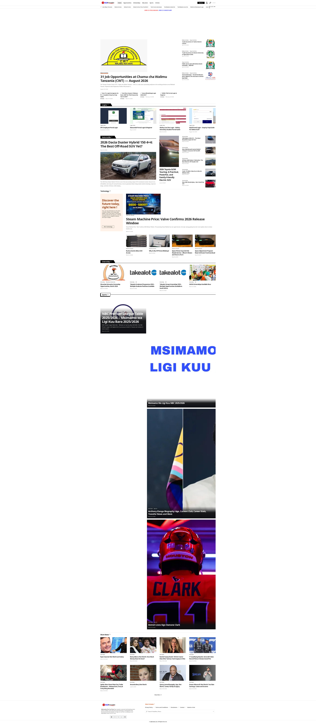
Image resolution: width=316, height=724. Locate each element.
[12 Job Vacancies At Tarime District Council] (210, 43)
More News (104, 635)
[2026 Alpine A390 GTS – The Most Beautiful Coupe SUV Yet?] (210, 139)
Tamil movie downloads (156, 7)
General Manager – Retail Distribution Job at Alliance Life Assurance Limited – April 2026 (193, 76)
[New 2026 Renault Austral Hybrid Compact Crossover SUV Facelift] (210, 150)
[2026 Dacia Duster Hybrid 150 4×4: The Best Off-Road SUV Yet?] (128, 166)
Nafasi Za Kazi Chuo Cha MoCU (140, 7)
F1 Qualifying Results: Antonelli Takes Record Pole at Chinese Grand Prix (201, 658)
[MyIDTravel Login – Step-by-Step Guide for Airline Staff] (202, 116)
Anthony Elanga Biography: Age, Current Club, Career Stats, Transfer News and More (177, 512)
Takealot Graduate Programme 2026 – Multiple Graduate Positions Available (142, 285)
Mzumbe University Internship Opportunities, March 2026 (110, 285)
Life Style (150, 508)
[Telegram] (214, 6)
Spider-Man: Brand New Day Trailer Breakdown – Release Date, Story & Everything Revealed (111, 686)
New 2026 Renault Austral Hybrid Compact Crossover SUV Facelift (191, 150)
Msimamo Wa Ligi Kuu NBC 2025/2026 (166, 403)
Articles (102, 98)
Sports (104, 295)
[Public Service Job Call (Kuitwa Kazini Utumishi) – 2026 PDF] (210, 65)
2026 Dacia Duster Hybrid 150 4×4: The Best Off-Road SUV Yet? (126, 144)
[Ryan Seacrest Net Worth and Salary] (113, 645)
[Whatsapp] (121, 717)
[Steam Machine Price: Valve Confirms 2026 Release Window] (143, 204)
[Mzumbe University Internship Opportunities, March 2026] (113, 272)
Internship (106, 262)
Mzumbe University (110, 282)
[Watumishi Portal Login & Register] (143, 116)
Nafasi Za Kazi (127, 7)
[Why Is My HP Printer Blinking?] (159, 241)
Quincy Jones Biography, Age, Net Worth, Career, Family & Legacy (170, 685)
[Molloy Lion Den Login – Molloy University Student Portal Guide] (173, 116)
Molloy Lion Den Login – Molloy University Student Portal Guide (170, 129)
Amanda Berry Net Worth (138, 684)
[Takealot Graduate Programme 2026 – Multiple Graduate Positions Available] (143, 272)
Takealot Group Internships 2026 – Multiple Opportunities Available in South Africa (171, 286)
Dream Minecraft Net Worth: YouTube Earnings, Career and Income (201, 685)
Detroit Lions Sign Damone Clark (164, 624)
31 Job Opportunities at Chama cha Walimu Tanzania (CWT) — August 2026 (133, 78)
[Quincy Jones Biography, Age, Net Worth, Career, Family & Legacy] (173, 673)
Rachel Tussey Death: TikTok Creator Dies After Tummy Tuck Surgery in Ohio (172, 658)
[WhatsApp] (209, 7)
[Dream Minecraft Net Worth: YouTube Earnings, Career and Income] (202, 673)
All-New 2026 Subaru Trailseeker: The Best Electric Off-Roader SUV (192, 161)
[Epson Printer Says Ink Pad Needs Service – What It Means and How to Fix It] (182, 241)
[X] (211, 6)
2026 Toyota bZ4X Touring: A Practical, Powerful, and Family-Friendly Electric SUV (169, 174)
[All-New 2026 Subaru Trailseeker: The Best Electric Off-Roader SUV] (210, 161)
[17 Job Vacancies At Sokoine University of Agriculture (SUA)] (210, 54)
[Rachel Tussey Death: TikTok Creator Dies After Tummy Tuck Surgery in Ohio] (173, 645)
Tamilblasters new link (183, 7)
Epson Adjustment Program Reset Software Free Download (205, 252)
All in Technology (108, 226)
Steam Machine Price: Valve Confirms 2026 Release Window (165, 221)
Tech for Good (130, 215)
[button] (207, 3)
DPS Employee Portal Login (109, 128)
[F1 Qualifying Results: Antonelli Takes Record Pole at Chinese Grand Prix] (202, 645)
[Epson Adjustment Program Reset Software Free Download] (205, 241)
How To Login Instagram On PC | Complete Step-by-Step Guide (109, 94)
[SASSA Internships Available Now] (202, 272)
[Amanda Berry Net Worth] (143, 673)
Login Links (103, 125)
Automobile (106, 137)
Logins (104, 105)
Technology (104, 191)
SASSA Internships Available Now (200, 284)
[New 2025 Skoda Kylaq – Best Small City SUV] (210, 183)
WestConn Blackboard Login (197, 7)
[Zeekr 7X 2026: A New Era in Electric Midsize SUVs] (210, 172)
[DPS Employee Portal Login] (113, 116)
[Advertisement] (158, 23)
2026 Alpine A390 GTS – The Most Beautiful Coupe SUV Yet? (191, 139)
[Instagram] (213, 6)
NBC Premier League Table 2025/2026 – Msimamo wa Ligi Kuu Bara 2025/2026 (122, 317)
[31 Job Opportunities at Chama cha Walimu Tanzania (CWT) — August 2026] (123, 55)
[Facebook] (209, 6)
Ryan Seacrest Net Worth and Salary (112, 657)
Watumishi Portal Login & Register (141, 128)
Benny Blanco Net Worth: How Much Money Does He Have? (142, 658)
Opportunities (104, 72)
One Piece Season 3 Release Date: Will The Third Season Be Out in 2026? (129, 94)
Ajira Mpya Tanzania (107, 7)
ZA (136, 282)
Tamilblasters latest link (169, 7)
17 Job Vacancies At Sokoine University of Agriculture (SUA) (193, 53)
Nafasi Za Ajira (118, 7)
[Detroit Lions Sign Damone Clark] (181, 574)
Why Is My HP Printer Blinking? (159, 251)
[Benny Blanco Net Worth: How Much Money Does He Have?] (143, 645)
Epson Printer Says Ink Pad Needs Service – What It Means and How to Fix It (182, 253)
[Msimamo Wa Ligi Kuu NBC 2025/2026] (181, 353)
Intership (102, 282)
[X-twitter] (118, 717)
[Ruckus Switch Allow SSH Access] (136, 241)
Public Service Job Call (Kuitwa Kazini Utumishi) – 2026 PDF (192, 64)
